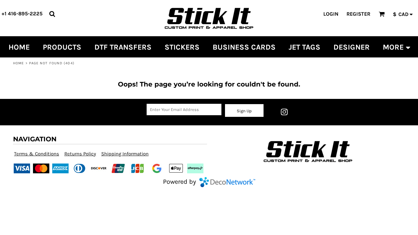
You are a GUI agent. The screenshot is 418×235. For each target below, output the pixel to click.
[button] (52, 14)
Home (18, 63)
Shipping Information (125, 154)
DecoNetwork (227, 182)
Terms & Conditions (36, 154)
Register (358, 14)
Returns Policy (80, 154)
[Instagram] (284, 111)
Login (330, 14)
